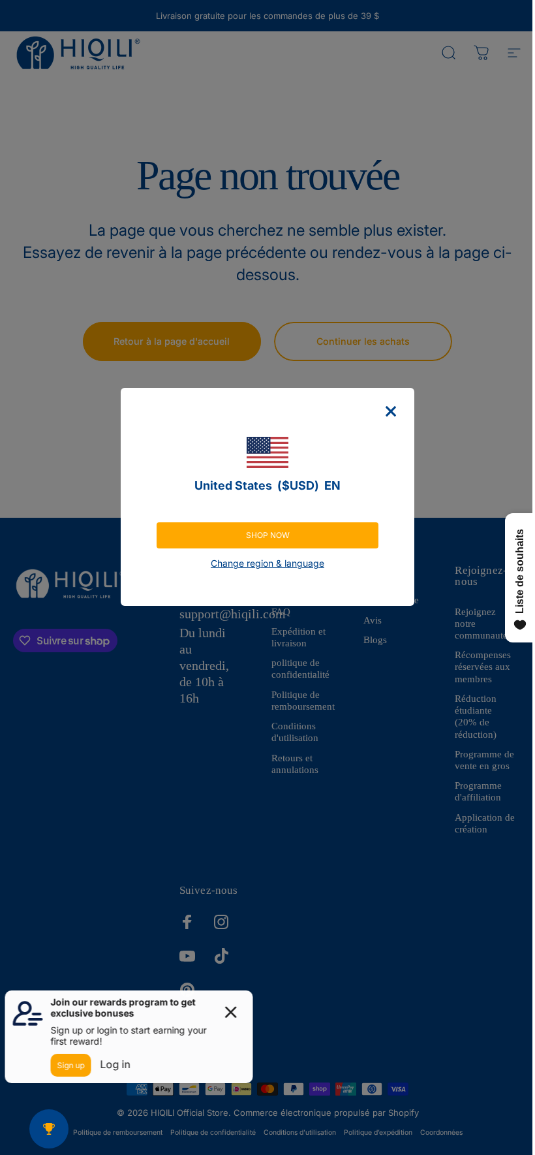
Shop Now (268, 535)
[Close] (390, 411)
